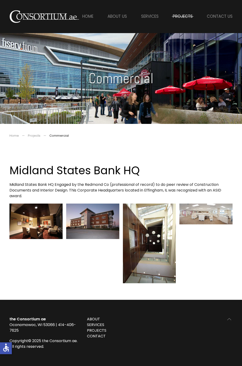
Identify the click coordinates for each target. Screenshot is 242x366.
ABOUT (93, 319)
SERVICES (95, 324)
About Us (117, 16)
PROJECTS (96, 330)
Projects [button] (183, 16)
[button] (229, 319)
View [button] (36, 221)
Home (87, 16)
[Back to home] (44, 16)
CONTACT (96, 336)
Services (150, 16)
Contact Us (220, 16)
